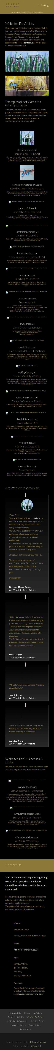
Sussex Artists (34, 1025)
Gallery (27, 1013)
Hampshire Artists (18, 1025)
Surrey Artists (15, 1013)
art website (35, 518)
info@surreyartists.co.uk (26, 949)
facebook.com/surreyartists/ (30, 994)
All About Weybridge (37, 1042)
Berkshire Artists (37, 1021)
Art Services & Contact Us (17, 1021)
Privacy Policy (25, 1029)
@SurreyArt (36, 1046)
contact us (28, 43)
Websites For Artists (35, 1017)
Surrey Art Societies (16, 1017)
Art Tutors (37, 1013)
